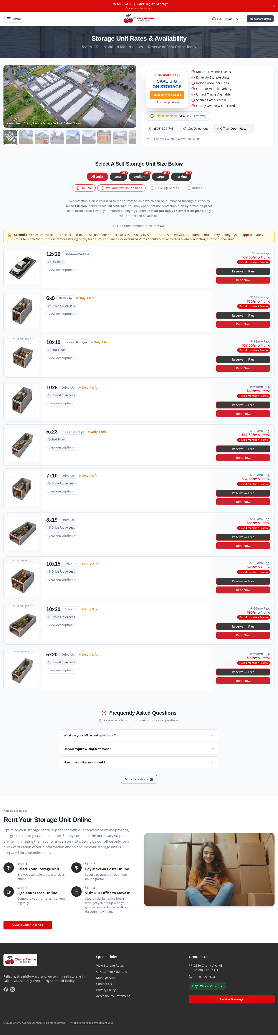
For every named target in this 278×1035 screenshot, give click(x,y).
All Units (97, 177)
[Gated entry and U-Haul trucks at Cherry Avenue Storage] (57, 137)
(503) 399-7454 (164, 128)
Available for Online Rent (123, 188)
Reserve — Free (243, 271)
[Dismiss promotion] (273, 6)
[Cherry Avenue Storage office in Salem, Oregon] (42, 137)
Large (162, 176)
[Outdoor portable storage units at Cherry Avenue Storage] (135, 137)
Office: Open (209, 986)
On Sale (86, 188)
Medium (141, 176)
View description (61, 270)
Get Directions (198, 128)
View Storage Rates (110, 965)
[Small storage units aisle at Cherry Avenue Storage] (73, 137)
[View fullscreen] (132, 70)
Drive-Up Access (167, 188)
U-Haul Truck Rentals (111, 971)
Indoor (197, 188)
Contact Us (104, 984)
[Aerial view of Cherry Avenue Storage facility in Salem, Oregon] (10, 137)
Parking (183, 176)
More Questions (136, 779)
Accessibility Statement (113, 996)
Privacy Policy (106, 990)
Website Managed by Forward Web (92, 1023)
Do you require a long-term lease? (87, 749)
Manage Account (108, 978)
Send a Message (231, 999)
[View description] (23, 267)
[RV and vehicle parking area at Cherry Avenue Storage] (120, 137)
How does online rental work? (85, 762)
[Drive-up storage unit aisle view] (26, 137)
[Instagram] (12, 989)
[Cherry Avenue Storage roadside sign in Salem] (104, 137)
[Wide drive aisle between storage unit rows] (89, 137)
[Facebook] (5, 989)
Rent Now (243, 280)
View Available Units (27, 925)
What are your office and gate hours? (90, 735)
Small (120, 176)
